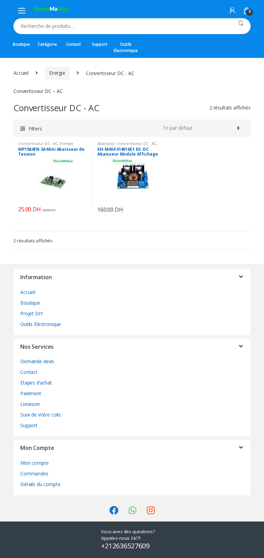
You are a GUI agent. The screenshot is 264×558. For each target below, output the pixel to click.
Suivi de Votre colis (40, 414)
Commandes (34, 473)
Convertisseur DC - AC (38, 143)
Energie (57, 73)
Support (99, 44)
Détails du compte (40, 484)
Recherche (241, 26)
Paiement (30, 393)
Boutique (21, 44)
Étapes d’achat (36, 382)
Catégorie (47, 44)
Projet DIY (31, 313)
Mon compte (34, 463)
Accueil (21, 73)
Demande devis (37, 361)
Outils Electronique (126, 47)
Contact (73, 44)
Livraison (30, 404)
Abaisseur (106, 143)
